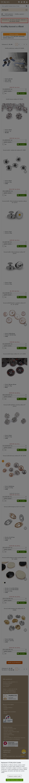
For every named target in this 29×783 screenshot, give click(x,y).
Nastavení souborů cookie (14, 776)
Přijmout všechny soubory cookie (14, 780)
